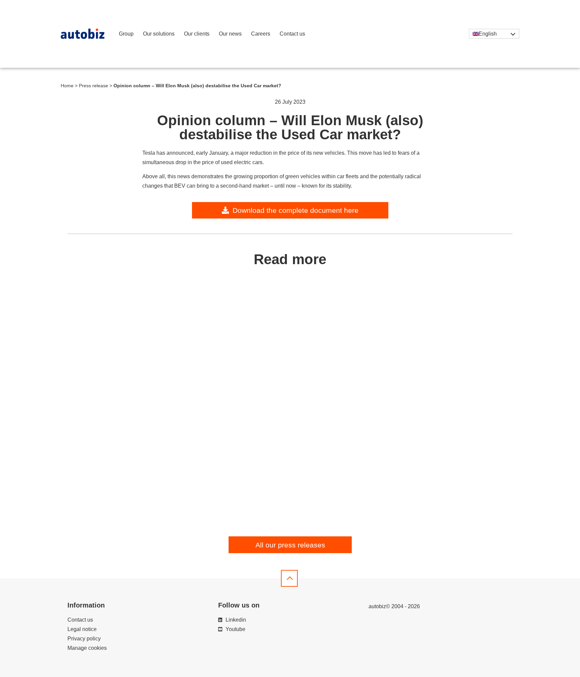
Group (126, 34)
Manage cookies (87, 648)
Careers (260, 34)
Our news (230, 34)
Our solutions (159, 34)
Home (67, 85)
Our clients (196, 34)
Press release (93, 85)
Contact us (292, 34)
